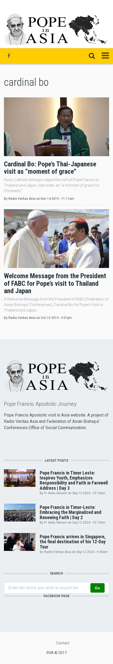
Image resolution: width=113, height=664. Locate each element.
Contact (62, 643)
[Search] (92, 55)
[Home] (56, 29)
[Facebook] (8, 56)
